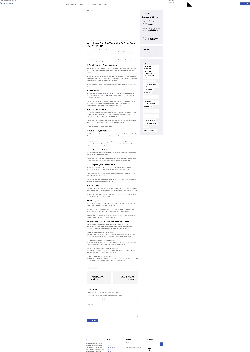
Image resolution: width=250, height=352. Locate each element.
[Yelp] (146, 349)
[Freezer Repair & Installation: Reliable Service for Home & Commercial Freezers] (145, 37)
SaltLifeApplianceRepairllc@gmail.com (8, 0)
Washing (146, 127)
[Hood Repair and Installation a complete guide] (145, 30)
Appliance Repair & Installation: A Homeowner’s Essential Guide (150, 74)
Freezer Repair (147, 92)
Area (88, 4)
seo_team (116, 40)
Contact (105, 4)
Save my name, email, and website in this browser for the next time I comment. (105, 295)
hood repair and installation (148, 97)
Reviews (94, 4)
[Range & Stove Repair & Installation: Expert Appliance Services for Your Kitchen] (145, 22)
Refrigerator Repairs (149, 120)
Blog (100, 4)
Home (67, 4)
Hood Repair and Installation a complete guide (153, 32)
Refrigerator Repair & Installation (149, 116)
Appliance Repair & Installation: (148, 67)
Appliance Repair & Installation (104, 40)
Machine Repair (148, 106)
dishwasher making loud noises (150, 85)
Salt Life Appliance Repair (150, 123)
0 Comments (124, 40)
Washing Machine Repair (150, 130)
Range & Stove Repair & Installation (149, 110)
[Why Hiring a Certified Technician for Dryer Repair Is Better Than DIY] (89, 268)
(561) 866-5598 (171, 2)
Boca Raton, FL (4, 1)
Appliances (81, 4)
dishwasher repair (148, 89)
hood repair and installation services (150, 102)
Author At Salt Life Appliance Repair (154, 21)
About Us (73, 4)
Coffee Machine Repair (149, 80)
